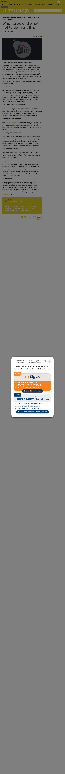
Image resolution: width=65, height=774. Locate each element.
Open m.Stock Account (32, 391)
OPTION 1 (17, 374)
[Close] (49, 361)
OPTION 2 (17, 394)
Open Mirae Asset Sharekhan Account (32, 412)
